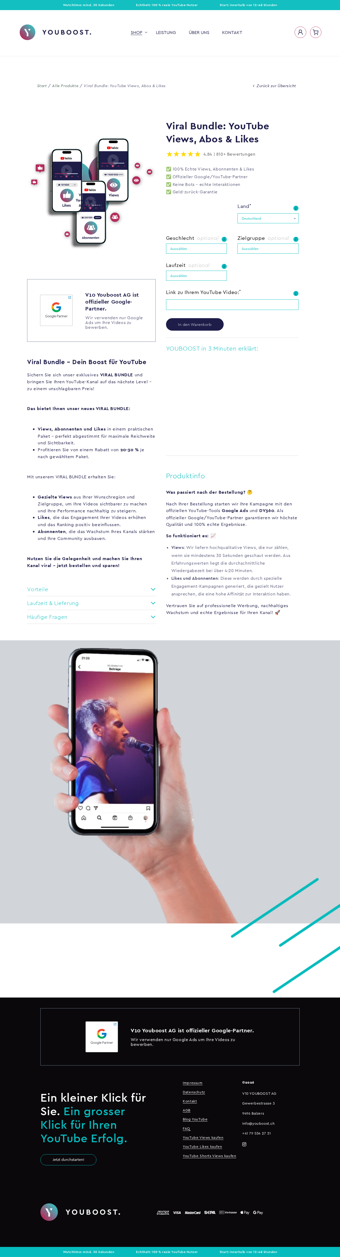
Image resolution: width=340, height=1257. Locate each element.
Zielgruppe (251, 238)
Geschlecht (181, 238)
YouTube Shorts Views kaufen (209, 1156)
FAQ (186, 1128)
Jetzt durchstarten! (68, 1159)
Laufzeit (176, 265)
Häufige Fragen (47, 616)
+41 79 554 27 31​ (256, 1133)
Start (42, 85)
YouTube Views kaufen (203, 1137)
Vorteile (37, 589)
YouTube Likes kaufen (202, 1146)
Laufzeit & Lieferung (53, 603)
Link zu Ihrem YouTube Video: (202, 292)
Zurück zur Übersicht (276, 85)
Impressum (192, 1083)
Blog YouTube (195, 1119)
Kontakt (190, 1101)
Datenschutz (194, 1092)
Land (243, 206)
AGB (186, 1110)
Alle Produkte (65, 85)
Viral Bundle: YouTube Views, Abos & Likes (125, 85)
